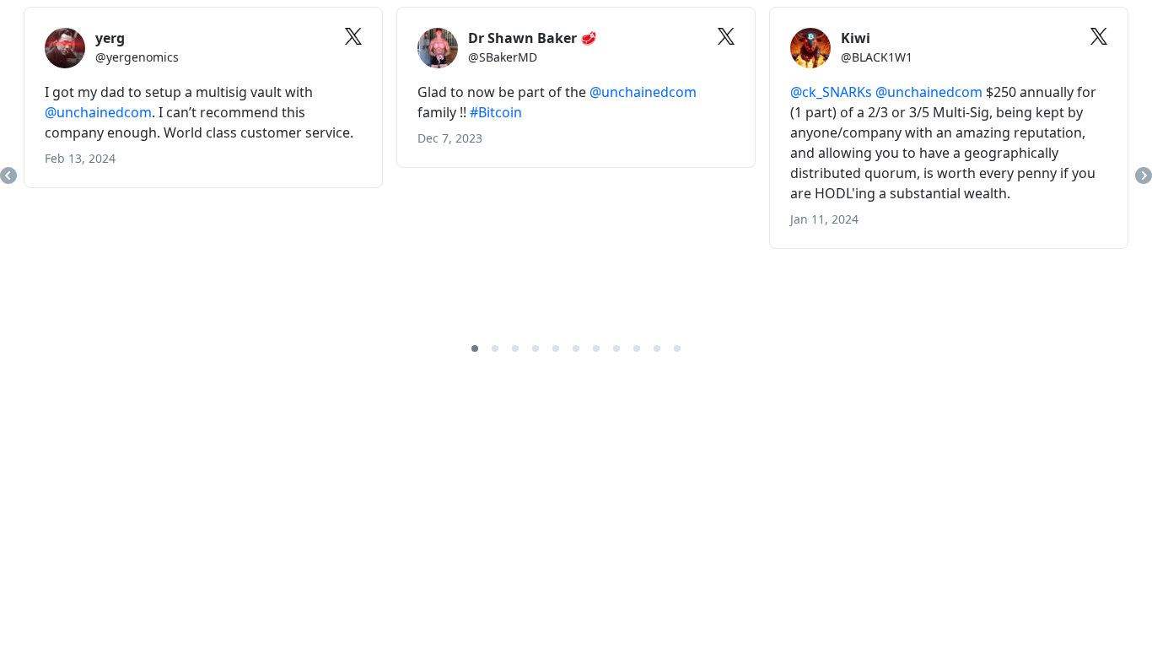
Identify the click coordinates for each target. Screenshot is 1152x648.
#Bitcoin (496, 112)
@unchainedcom (98, 112)
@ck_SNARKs (831, 92)
